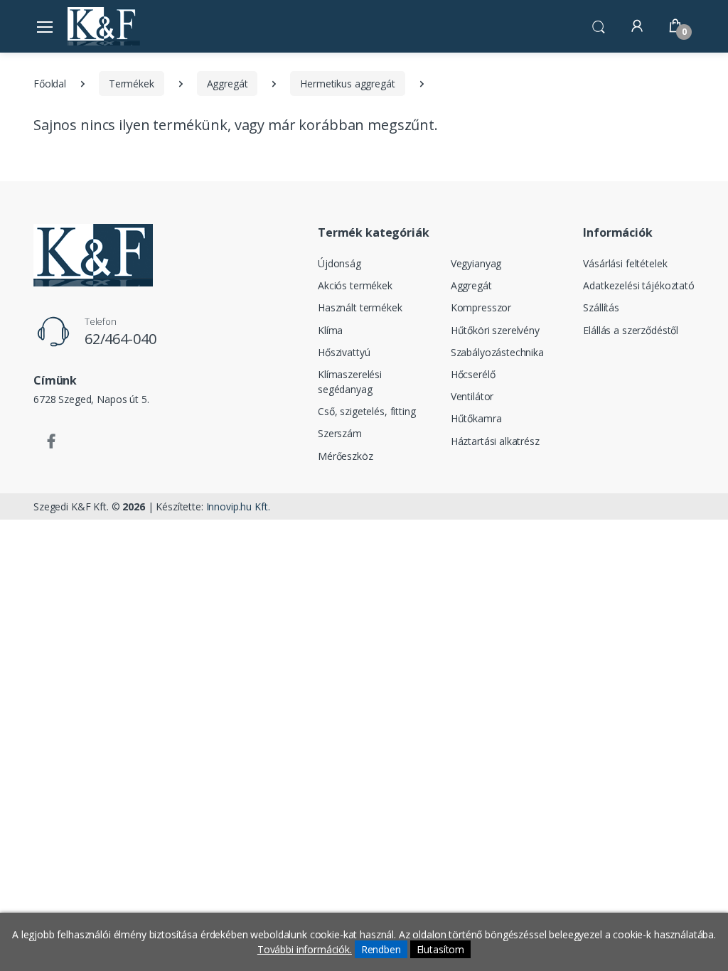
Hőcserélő (473, 374)
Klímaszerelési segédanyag (350, 382)
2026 (133, 506)
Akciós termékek (355, 285)
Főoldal (49, 83)
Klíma (330, 330)
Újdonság (339, 263)
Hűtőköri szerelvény (495, 330)
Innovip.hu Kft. (238, 506)
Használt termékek (360, 307)
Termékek (131, 83)
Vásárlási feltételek (625, 263)
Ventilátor (472, 396)
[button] (598, 25)
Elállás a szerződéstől (630, 330)
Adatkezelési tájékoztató (639, 285)
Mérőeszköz (345, 456)
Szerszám (340, 433)
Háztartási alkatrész (495, 441)
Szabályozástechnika (497, 352)
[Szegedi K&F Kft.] (104, 26)
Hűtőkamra (476, 418)
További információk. (304, 949)
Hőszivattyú (344, 352)
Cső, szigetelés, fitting (367, 411)
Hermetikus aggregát (347, 83)
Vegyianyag (476, 263)
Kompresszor (481, 307)
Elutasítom (441, 949)
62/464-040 (120, 338)
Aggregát (227, 83)
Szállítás (601, 307)
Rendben (381, 949)
